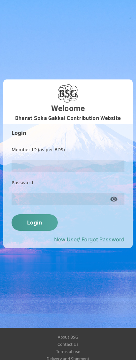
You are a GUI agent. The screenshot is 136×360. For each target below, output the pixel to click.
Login (34, 222)
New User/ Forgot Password (89, 239)
